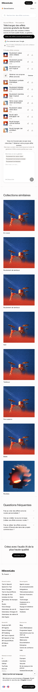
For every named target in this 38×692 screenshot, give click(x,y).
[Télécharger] (32, 55)
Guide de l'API (6, 625)
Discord (4, 668)
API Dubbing (6, 633)
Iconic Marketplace (26, 628)
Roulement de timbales (13, 161)
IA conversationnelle (26, 587)
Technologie (24, 599)
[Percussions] (19, 403)
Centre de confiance (26, 647)
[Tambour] (19, 366)
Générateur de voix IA (9, 609)
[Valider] (32, 179)
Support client (24, 609)
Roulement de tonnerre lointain (15, 159)
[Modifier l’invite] (28, 55)
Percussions (19, 22)
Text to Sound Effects (9, 592)
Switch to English (28, 687)
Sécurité (22, 663)
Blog (21, 625)
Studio (4, 604)
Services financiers (26, 594)
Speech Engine (7, 630)
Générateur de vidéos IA (10, 614)
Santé (22, 597)
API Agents (5, 628)
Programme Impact (26, 630)
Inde (21, 650)
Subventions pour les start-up (27, 634)
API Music (5, 643)
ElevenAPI (4, 622)
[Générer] (19, 75)
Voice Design (6, 606)
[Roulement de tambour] (19, 254)
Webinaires (23, 640)
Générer (30, 75)
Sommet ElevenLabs (26, 670)
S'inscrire (29, 3)
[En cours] (19, 217)
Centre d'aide (24, 637)
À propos (23, 658)
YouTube (5, 666)
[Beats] (19, 440)
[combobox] (20, 15)
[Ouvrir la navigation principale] (35, 3)
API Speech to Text (8, 638)
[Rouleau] (19, 478)
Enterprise (23, 645)
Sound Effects (8, 22)
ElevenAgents (24, 581)
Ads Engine (5, 617)
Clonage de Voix (7, 594)
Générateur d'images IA (9, 612)
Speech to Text (7, 587)
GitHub (4, 663)
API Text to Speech (8, 635)
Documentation (25, 642)
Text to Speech (7, 584)
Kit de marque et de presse (26, 667)
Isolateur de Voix (7, 597)
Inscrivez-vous (19, 555)
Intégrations (24, 589)
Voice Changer (7, 589)
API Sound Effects (7, 640)
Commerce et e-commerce (25, 603)
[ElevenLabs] (7, 3)
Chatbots (23, 612)
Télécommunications (26, 592)
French (6, 574)
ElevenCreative (6, 581)
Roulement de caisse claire (14, 156)
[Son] (19, 328)
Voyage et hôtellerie (26, 606)
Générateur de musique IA (9, 600)
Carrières (23, 661)
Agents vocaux (24, 584)
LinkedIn (4, 661)
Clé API (4, 646)
